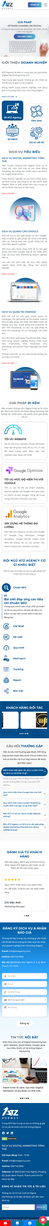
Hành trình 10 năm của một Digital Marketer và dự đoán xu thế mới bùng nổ (23, 1090)
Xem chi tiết (8, 96)
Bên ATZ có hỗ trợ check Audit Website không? (22, 815)
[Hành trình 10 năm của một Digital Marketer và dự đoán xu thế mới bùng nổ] (24, 1071)
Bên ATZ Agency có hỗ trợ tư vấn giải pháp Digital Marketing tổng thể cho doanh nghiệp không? (23, 827)
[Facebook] (3, 1133)
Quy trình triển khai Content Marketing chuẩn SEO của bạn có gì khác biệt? (21, 804)
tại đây (11, 1179)
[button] (45, 4)
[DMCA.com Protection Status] (9, 1138)
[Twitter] (7, 1133)
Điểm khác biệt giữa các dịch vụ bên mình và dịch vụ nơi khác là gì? (23, 771)
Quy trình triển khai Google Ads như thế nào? (22, 793)
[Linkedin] (11, 1133)
